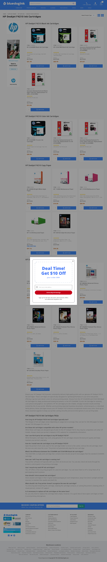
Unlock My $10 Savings (53, 292)
